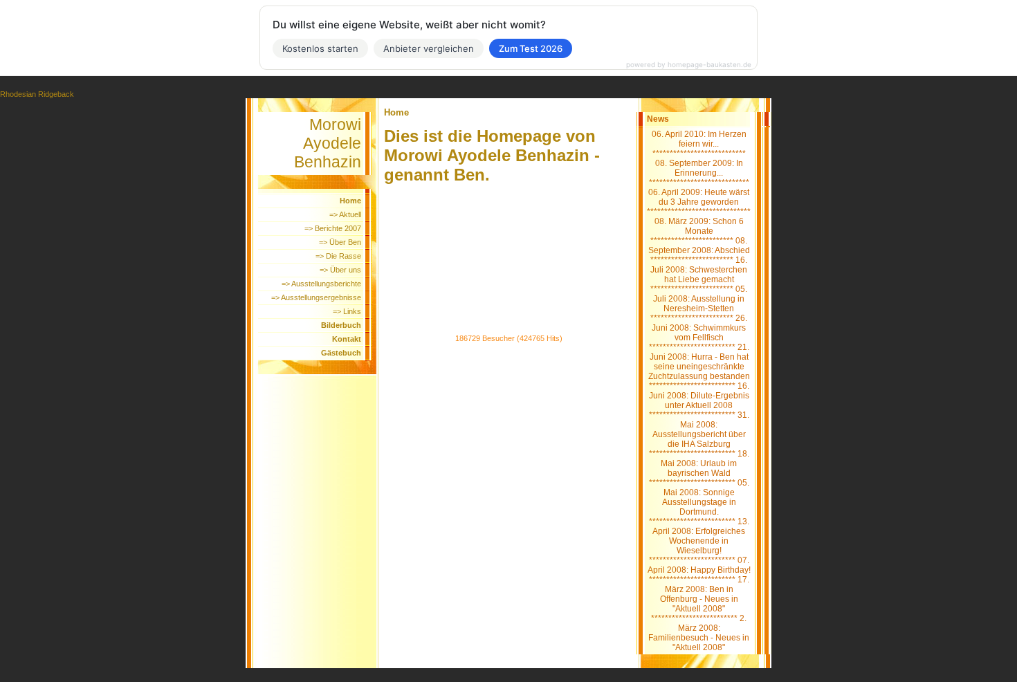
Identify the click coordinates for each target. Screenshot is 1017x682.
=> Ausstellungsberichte (321, 283)
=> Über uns (340, 270)
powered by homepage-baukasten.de (688, 64)
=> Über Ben (340, 242)
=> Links (347, 311)
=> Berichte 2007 (332, 228)
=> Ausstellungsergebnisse (316, 297)
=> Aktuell (345, 214)
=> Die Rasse (338, 256)
